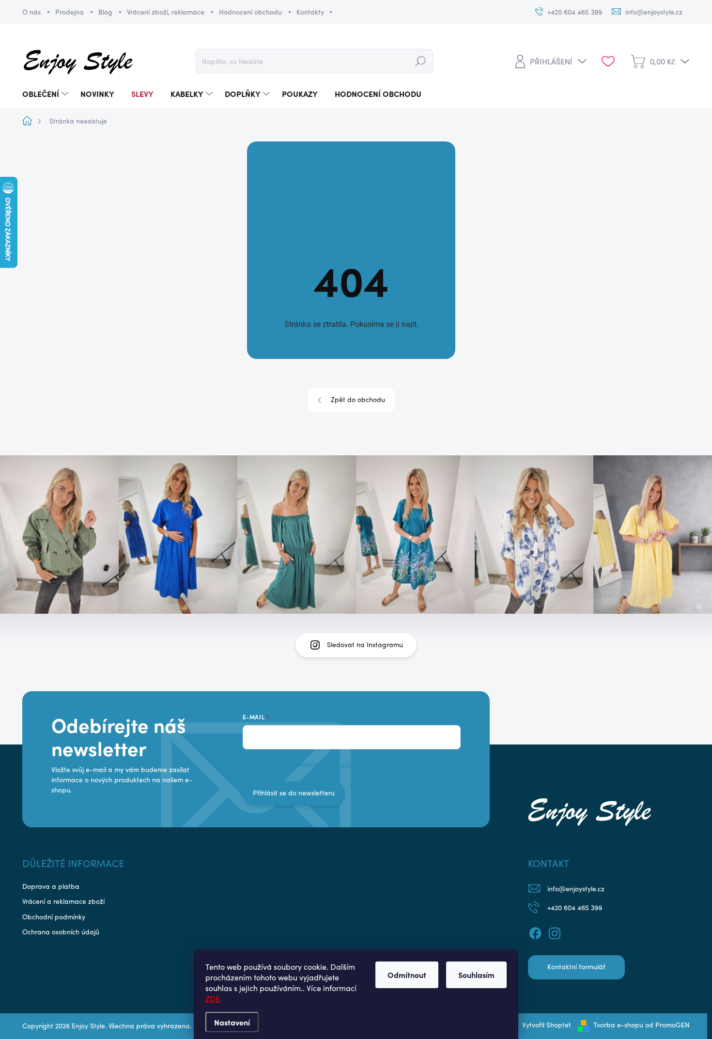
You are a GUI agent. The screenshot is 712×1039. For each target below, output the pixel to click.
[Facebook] (535, 932)
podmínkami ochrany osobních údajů (393, 764)
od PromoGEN (667, 1024)
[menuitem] (46, 94)
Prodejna (69, 11)
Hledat (420, 60)
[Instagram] (554, 932)
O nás (31, 11)
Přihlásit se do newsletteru (294, 792)
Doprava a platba (50, 886)
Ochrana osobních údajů (60, 931)
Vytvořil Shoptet (546, 1024)
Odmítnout (406, 974)
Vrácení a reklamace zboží (63, 901)
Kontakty (310, 11)
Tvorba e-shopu (618, 1024)
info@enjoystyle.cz (575, 888)
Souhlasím (476, 974)
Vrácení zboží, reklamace (165, 11)
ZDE (212, 998)
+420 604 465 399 (574, 907)
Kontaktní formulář (576, 966)
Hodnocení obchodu (250, 11)
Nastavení (232, 1022)
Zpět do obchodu (358, 399)
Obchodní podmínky (53, 916)
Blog (105, 11)
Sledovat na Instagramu (365, 644)
